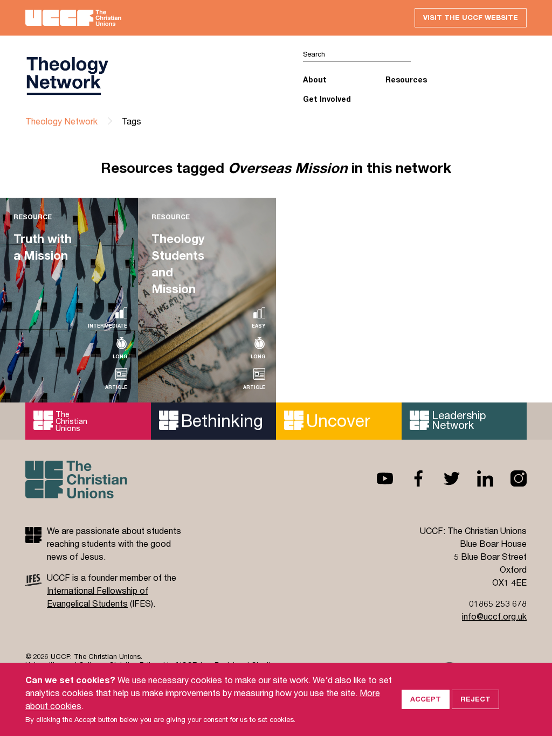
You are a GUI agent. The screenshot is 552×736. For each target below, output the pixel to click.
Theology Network (61, 121)
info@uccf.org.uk (494, 616)
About (315, 79)
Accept (425, 699)
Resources (406, 79)
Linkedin (476, 478)
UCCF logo (150, 76)
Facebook (409, 478)
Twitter (443, 478)
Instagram (510, 478)
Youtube (376, 478)
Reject (475, 699)
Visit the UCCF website (470, 17)
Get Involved (327, 98)
